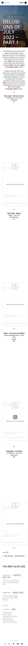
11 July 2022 (6, 15)
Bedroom (15, 592)
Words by (17, 15)
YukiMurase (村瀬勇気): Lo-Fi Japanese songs (10, 598)
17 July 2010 (5, 609)
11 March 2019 (6, 592)
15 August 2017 (6, 575)
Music (5, 17)
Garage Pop (17, 575)
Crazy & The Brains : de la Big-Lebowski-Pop (10, 582)
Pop (9, 577)
